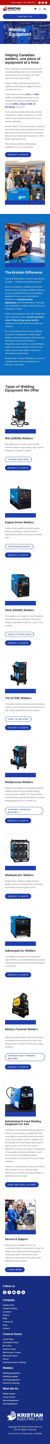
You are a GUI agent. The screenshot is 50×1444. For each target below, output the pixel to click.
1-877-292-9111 (29, 3)
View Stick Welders (19, 634)
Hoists (6, 1359)
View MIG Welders (18, 459)
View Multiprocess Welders (19, 810)
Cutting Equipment (11, 1379)
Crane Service (9, 1397)
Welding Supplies (10, 1376)
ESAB (30, 104)
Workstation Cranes (12, 1352)
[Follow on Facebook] (39, 3)
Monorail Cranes (10, 1355)
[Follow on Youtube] (14, 1292)
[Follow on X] (18, 1292)
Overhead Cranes (11, 1342)
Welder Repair (9, 1393)
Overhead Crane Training (14, 1362)
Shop (5, 1325)
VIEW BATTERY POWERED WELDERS (21, 1057)
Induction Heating (11, 1383)
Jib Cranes (7, 1345)
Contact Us (25, 16)
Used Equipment (10, 1403)
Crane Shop (8, 1339)
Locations (7, 1311)
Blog (5, 1318)
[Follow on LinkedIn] (46, 3)
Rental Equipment (11, 1400)
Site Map (38, 1433)
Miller (16, 104)
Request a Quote (18, 154)
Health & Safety (10, 1308)
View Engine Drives (19, 546)
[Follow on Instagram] (43, 3)
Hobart (23, 104)
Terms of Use (14, 1433)
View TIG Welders (18, 719)
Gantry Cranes (9, 1349)
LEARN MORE (15, 1269)
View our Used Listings (22, 1185)
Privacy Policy (27, 1433)
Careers (6, 1328)
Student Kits (8, 1305)
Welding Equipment (11, 1373)
